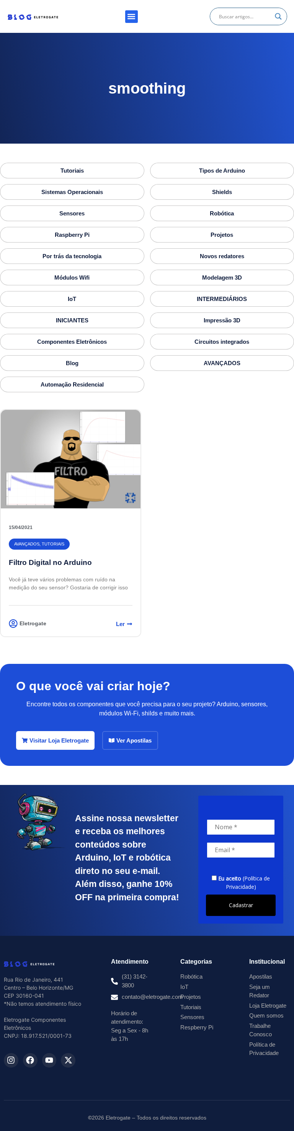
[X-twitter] (68, 1060)
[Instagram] (11, 1060)
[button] (131, 16)
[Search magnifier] (278, 16)
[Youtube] (49, 1060)
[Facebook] (30, 1060)
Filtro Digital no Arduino (50, 562)
